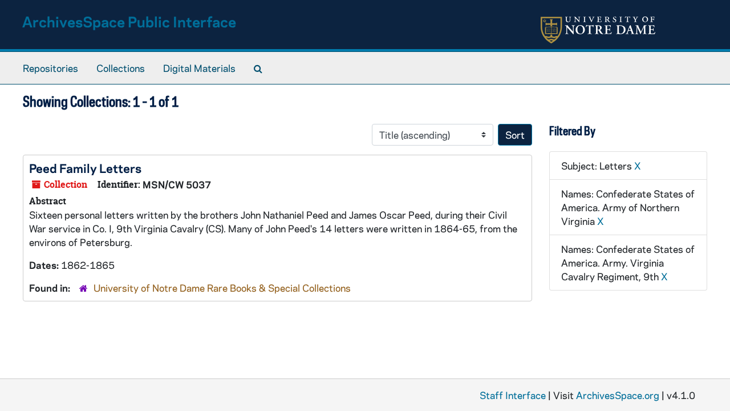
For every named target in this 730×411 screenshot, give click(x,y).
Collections (120, 68)
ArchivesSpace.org (617, 395)
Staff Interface (513, 395)
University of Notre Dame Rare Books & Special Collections (222, 287)
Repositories (50, 68)
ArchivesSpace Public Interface (129, 21)
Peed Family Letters (85, 168)
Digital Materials (199, 68)
